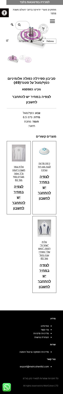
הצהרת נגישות (41, 337)
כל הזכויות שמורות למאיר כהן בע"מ (40, 378)
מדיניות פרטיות (41, 333)
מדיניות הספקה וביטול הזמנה (34, 351)
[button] (4, 12)
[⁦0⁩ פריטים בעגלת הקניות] (7, 40)
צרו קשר (45, 329)
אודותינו (45, 325)
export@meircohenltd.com (34, 366)
